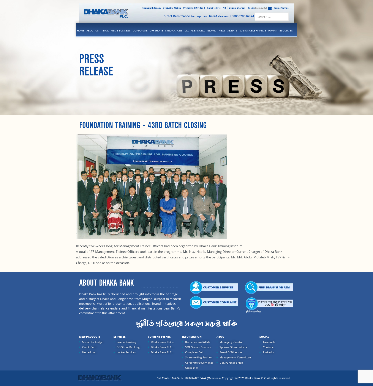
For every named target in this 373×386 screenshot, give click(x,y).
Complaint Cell (194, 352)
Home (80, 30)
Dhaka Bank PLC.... (162, 347)
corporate (140, 30)
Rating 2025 (257, 7)
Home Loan (89, 352)
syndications (173, 30)
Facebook (268, 342)
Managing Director (231, 342)
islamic (212, 30)
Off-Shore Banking (128, 347)
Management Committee (235, 357)
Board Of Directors (231, 352)
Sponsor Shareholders (233, 347)
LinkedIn (268, 352)
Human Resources (280, 30)
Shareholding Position (198, 357)
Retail (105, 30)
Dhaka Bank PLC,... (162, 342)
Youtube (268, 347)
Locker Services (126, 352)
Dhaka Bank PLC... (162, 352)
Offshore (156, 30)
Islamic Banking (126, 342)
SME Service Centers (198, 347)
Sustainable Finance (252, 30)
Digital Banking (195, 30)
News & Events (228, 30)
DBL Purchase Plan (231, 362)
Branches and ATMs (197, 342)
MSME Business (121, 30)
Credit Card (89, 347)
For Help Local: (204, 16)
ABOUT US (93, 30)
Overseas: (236, 16)
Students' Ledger (93, 342)
